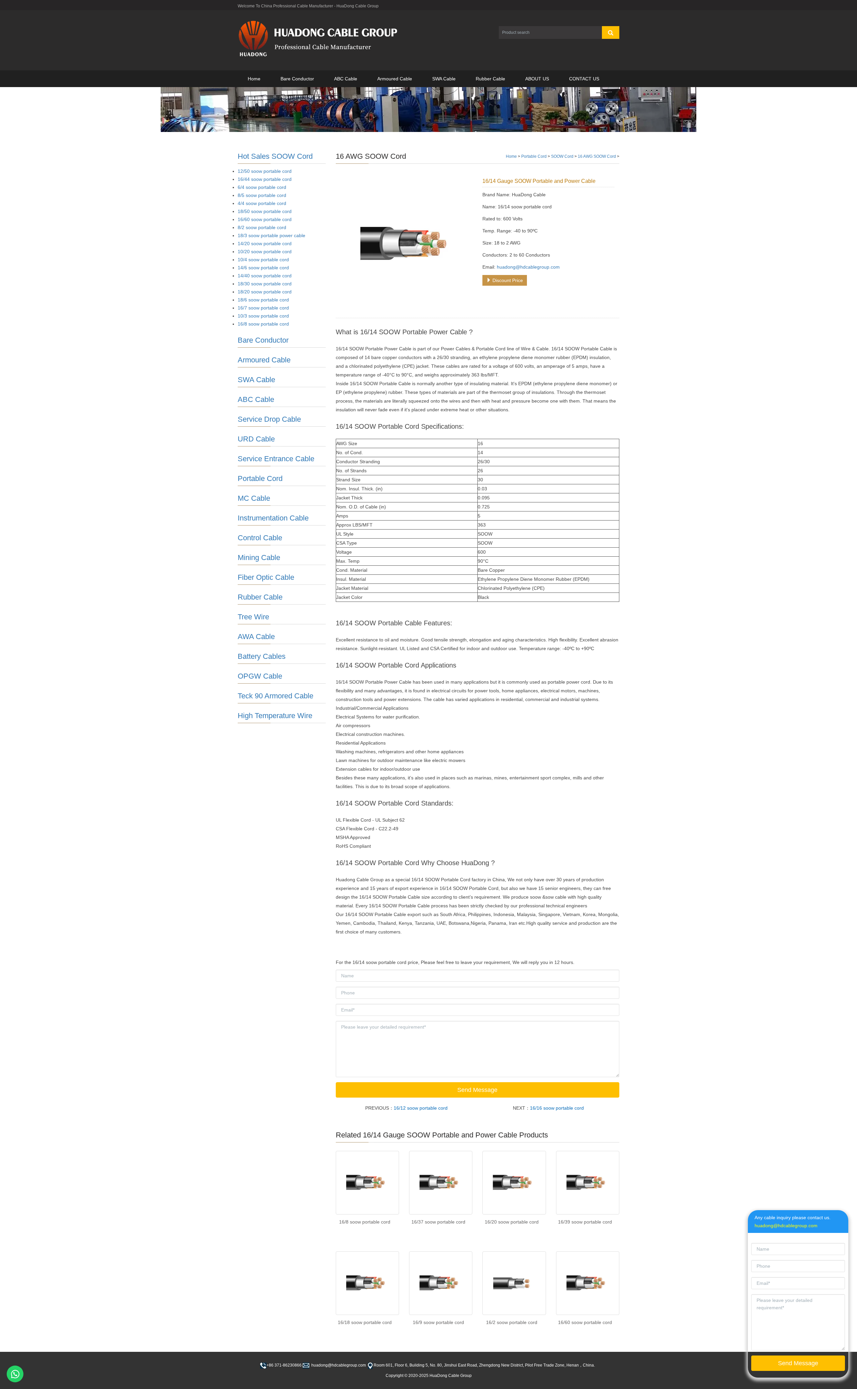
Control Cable (260, 538)
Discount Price (507, 280)
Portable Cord (534, 156)
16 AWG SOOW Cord (597, 156)
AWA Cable (256, 636)
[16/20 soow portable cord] (514, 1182)
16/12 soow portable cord (421, 1108)
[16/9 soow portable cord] (440, 1283)
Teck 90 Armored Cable (275, 696)
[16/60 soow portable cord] (587, 1283)
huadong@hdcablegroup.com (528, 267)
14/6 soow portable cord (263, 267)
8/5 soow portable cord (262, 195)
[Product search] (610, 32)
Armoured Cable (394, 78)
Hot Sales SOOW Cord (275, 156)
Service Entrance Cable (276, 459)
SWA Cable (444, 78)
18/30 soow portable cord (265, 283)
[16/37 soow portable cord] (440, 1182)
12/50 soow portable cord (265, 171)
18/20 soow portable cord (265, 291)
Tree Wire (253, 617)
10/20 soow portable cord (265, 251)
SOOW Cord (562, 156)
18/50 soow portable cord (265, 211)
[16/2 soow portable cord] (514, 1283)
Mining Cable (259, 557)
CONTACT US (584, 78)
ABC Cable (345, 78)
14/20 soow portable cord (265, 243)
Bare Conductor (297, 78)
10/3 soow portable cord (263, 316)
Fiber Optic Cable (266, 577)
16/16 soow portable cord (557, 1108)
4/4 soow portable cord (262, 203)
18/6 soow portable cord (263, 299)
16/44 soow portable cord (265, 179)
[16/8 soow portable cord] (367, 1182)
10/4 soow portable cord (263, 259)
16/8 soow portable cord (364, 1222)
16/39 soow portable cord (585, 1222)
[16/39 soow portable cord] (587, 1182)
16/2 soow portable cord (511, 1322)
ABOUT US (537, 78)
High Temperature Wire (275, 715)
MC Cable (254, 498)
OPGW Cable (260, 676)
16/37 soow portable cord (438, 1222)
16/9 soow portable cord (438, 1322)
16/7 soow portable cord (263, 307)
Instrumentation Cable (273, 518)
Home (254, 78)
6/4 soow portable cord (262, 187)
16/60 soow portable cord (585, 1322)
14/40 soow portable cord (265, 275)
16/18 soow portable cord (365, 1322)
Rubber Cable (490, 78)
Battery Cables (262, 656)
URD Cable (256, 439)
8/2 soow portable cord (262, 227)
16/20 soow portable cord (512, 1222)
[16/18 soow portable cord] (367, 1283)
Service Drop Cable (269, 419)
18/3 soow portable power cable (271, 235)
